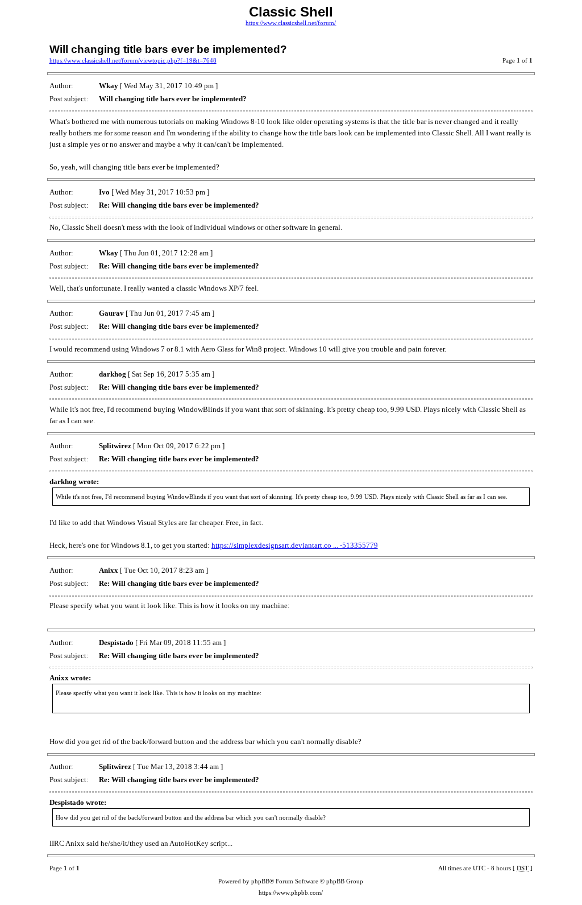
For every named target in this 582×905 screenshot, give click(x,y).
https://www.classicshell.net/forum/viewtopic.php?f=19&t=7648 (133, 60)
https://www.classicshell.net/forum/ (291, 23)
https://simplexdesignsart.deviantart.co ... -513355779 (294, 545)
